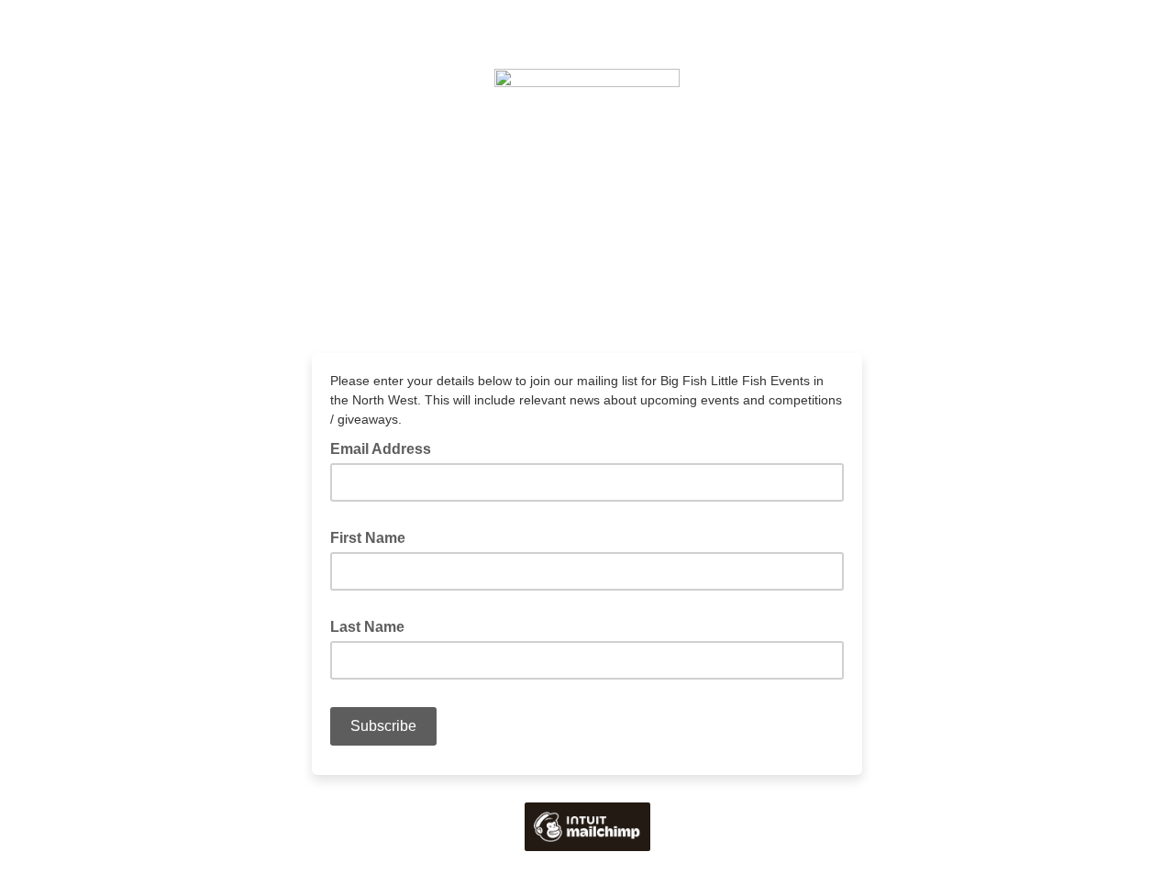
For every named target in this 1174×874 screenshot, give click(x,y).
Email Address (386, 447)
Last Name (372, 625)
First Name (373, 536)
